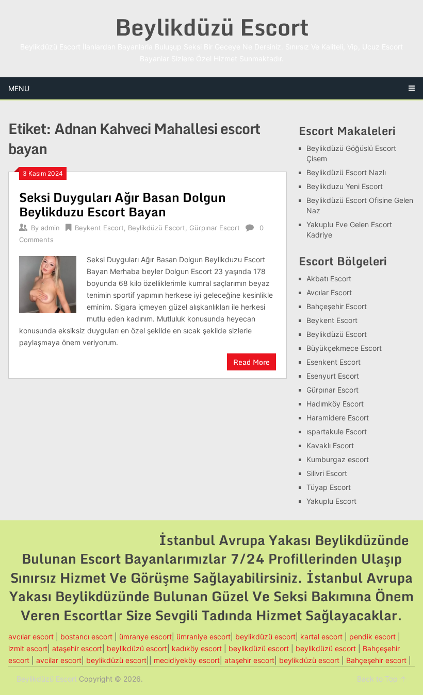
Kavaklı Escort (330, 445)
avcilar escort (59, 660)
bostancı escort (86, 636)
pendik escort (372, 636)
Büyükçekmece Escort (344, 348)
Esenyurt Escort (332, 375)
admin (50, 228)
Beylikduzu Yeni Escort (344, 186)
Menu (18, 88)
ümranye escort (145, 636)
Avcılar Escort (329, 292)
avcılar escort (31, 636)
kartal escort (321, 636)
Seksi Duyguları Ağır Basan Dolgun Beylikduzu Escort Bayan (122, 204)
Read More (251, 362)
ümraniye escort (203, 636)
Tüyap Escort (328, 487)
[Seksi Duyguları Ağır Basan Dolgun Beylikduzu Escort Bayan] (47, 283)
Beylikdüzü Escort (211, 26)
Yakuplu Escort (331, 501)
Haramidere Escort (337, 417)
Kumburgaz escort (337, 459)
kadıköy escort (197, 648)
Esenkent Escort (333, 362)
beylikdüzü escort (265, 636)
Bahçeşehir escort (376, 660)
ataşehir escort (77, 648)
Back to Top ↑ (381, 678)
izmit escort (27, 648)
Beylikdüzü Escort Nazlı (346, 172)
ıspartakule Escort (336, 431)
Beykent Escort (99, 228)
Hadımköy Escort (335, 403)
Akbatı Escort (328, 278)
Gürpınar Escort (214, 228)
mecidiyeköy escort (187, 660)
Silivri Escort (326, 473)
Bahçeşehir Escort (336, 306)
